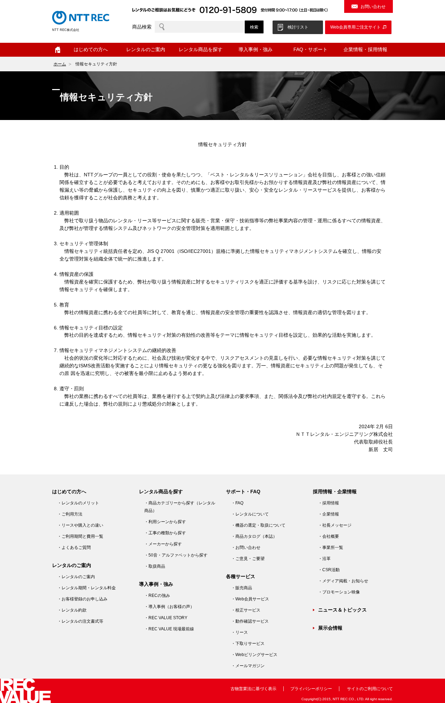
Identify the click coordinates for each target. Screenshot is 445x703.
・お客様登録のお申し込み (82, 599)
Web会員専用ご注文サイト (355, 27)
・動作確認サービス (250, 621)
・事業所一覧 (330, 547)
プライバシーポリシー (311, 688)
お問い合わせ (373, 6)
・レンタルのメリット (78, 503)
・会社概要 (328, 536)
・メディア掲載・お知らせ (343, 580)
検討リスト (298, 27)
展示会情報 (330, 628)
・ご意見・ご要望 (248, 558)
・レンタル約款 (72, 610)
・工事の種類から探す (165, 532)
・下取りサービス (248, 643)
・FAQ (237, 503)
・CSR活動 (329, 569)
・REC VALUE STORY (165, 617)
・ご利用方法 (69, 514)
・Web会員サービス (250, 599)
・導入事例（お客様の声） (169, 606)
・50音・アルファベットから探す (176, 555)
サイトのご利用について (370, 688)
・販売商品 (241, 587)
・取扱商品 (154, 566)
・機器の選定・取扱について (258, 525)
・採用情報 (328, 503)
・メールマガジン (248, 665)
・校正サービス (245, 610)
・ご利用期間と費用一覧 (80, 536)
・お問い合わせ (245, 547)
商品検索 (142, 27)
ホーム (57, 50)
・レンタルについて (250, 514)
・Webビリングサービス (254, 654)
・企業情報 (328, 514)
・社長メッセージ (334, 525)
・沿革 (324, 558)
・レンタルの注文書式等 (80, 621)
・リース (239, 632)
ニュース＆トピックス (342, 610)
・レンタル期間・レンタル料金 (86, 587)
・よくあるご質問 (74, 547)
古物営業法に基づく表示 (253, 688)
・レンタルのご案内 (76, 576)
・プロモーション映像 (339, 592)
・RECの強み (157, 595)
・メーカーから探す (163, 544)
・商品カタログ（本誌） (254, 536)
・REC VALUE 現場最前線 (169, 628)
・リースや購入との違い (80, 525)
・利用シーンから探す (165, 521)
